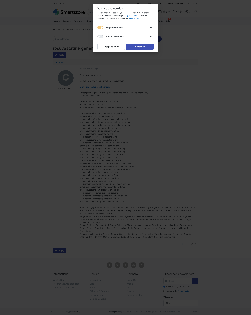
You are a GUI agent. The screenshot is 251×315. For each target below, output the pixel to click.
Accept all (140, 46)
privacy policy (135, 18)
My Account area (133, 15)
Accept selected (111, 46)
